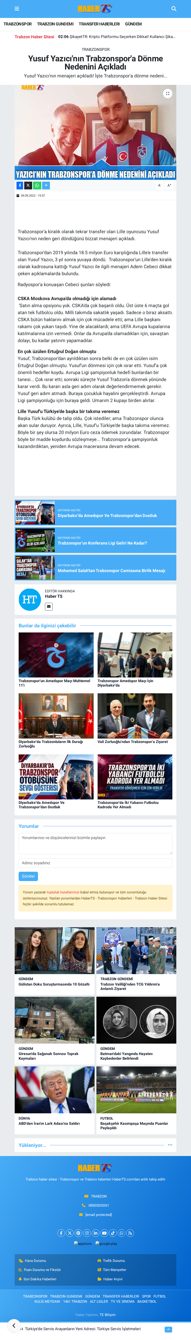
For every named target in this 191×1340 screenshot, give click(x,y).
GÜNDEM (133, 23)
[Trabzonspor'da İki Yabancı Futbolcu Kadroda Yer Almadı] (135, 776)
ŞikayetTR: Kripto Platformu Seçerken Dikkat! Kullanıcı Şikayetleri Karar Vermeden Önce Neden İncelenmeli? (117, 36)
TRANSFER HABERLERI (99, 23)
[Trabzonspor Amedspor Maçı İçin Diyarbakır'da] (135, 654)
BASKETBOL (147, 1301)
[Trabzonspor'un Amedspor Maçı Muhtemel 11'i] (56, 654)
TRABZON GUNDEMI (55, 23)
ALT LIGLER (99, 1301)
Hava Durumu (35, 1261)
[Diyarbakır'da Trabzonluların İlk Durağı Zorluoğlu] (56, 715)
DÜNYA (24, 1118)
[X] (70, 1233)
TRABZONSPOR (17, 23)
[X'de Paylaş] (28, 185)
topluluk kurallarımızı (63, 892)
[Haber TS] (30, 599)
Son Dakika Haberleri (40, 1279)
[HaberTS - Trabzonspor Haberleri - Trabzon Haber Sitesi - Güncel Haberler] (95, 8)
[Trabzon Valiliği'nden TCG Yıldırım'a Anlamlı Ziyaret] (136, 950)
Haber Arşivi (113, 1279)
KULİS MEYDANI (47, 1301)
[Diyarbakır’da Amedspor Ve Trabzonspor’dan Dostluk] (56, 776)
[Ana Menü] (17, 9)
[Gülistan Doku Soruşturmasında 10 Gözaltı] (55, 950)
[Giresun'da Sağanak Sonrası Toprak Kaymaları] (55, 1020)
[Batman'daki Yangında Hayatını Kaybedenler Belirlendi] (136, 1020)
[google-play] (106, 1243)
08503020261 (99, 1205)
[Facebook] (61, 1233)
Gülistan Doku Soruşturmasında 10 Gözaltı (54, 984)
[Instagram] (87, 1233)
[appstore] (82, 1243)
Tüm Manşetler (114, 1270)
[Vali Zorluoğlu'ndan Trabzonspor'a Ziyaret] (135, 715)
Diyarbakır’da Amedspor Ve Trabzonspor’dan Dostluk (42, 804)
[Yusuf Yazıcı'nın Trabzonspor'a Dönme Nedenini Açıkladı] (96, 132)
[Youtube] (104, 1233)
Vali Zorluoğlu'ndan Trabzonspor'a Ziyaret (133, 741)
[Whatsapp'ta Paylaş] (37, 185)
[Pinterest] (78, 1233)
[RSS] (130, 1233)
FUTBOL (106, 1118)
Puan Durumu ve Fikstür (42, 1270)
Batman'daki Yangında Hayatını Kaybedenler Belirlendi (126, 1056)
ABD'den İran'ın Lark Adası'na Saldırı (49, 1123)
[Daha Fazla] (46, 185)
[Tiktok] (113, 1233)
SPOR (146, 1296)
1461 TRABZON (75, 1301)
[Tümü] (170, 1145)
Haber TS (53, 596)
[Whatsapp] (121, 1233)
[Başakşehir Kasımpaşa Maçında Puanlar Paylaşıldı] (136, 1089)
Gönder (28, 876)
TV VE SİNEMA (123, 1301)
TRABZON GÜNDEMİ (116, 979)
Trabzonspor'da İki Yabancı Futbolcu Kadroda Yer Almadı (128, 804)
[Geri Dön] (14, 1326)
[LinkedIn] (95, 1233)
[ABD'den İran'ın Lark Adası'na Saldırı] (55, 1089)
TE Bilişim (108, 1315)
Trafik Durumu (114, 1261)
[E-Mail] (49, 607)
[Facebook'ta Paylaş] (20, 185)
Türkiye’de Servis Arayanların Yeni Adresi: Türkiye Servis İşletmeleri (83, 1328)
